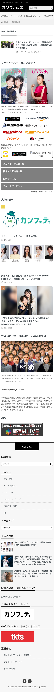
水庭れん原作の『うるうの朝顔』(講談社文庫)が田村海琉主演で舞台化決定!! (32, 543)
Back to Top (27, 447)
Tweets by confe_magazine (12, 389)
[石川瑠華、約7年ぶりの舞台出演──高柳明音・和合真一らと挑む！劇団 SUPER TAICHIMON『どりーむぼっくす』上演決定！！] (7, 576)
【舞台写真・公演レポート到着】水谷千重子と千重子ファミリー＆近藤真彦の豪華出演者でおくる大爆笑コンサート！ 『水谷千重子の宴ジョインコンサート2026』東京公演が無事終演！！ (33, 560)
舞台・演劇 (8, 478)
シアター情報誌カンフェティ (28, 16)
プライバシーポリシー (13, 661)
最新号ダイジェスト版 (13, 163)
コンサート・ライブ (12, 499)
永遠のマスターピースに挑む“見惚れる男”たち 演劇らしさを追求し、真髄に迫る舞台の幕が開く (34, 45)
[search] (51, 8)
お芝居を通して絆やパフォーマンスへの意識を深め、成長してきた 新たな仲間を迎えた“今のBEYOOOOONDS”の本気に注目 (26, 321)
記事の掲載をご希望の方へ (12, 596)
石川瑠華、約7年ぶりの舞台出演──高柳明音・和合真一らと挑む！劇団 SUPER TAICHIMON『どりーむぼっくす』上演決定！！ (33, 573)
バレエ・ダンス (10, 485)
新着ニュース (6, 16)
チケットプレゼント (12, 186)
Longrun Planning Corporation (34, 687)
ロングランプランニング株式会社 (17, 655)
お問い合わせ (9, 668)
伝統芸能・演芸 (10, 506)
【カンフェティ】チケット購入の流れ (19, 236)
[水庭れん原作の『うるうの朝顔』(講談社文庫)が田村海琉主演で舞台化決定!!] (7, 547)
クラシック (8, 492)
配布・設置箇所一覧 (12, 171)
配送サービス (9, 178)
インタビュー (35, 51)
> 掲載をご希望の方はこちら (42, 191)
